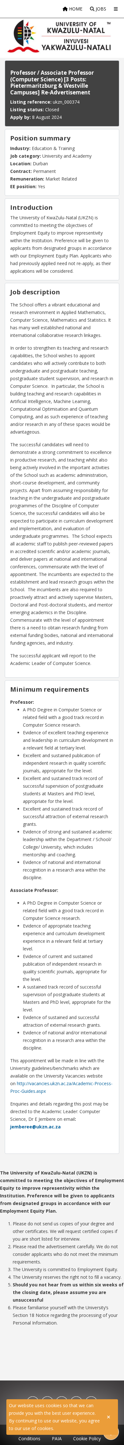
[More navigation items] (115, 9)
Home (75, 9)
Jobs (100, 9)
